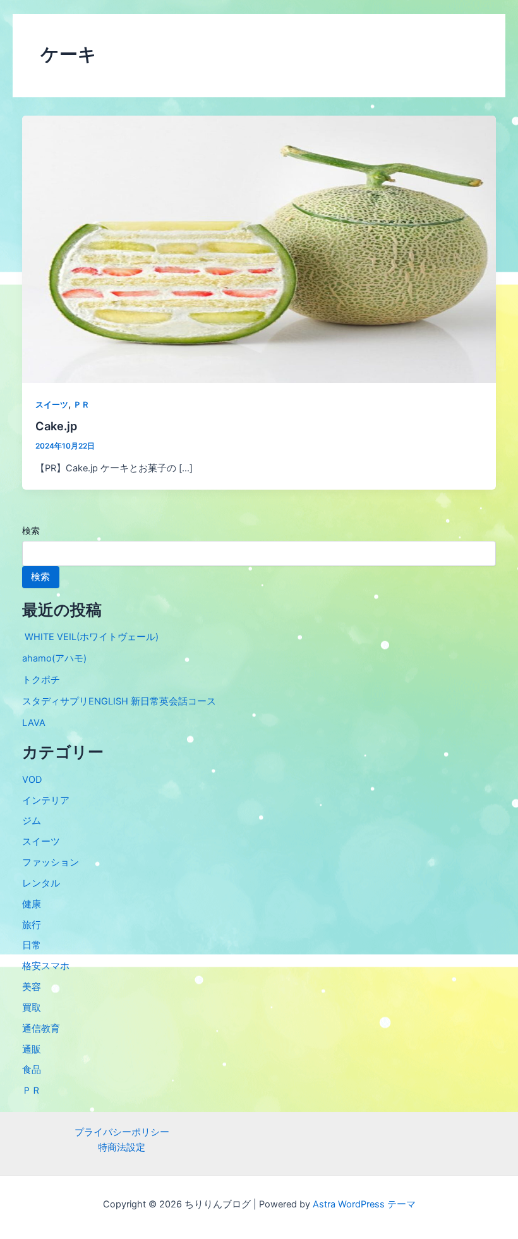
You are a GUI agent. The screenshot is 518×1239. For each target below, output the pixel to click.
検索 (31, 530)
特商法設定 (121, 1147)
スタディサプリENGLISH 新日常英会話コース (119, 701)
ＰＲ (81, 404)
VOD (32, 779)
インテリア (45, 800)
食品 (31, 1069)
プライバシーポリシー (122, 1132)
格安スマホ (45, 966)
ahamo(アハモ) (54, 658)
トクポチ (41, 680)
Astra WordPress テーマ (364, 1204)
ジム (31, 820)
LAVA (33, 722)
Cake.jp (56, 426)
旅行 (31, 925)
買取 (31, 1007)
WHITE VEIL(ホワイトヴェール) (90, 637)
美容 (31, 987)
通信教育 (41, 1028)
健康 (31, 904)
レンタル (41, 883)
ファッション (50, 862)
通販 (31, 1049)
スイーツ (51, 404)
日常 (31, 945)
